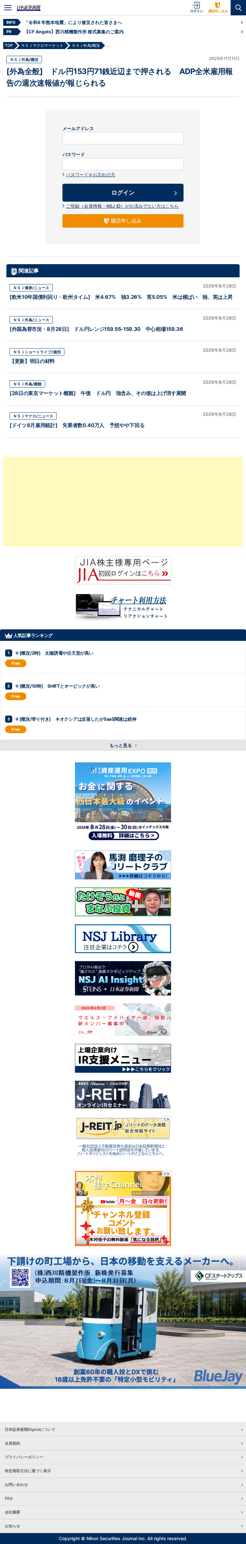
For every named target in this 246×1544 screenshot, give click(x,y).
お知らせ (12, 1525)
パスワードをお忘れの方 (90, 174)
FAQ (8, 1498)
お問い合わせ (16, 1484)
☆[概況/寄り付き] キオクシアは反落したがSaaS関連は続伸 (75, 719)
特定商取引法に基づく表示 (28, 1470)
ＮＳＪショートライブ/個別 (37, 351)
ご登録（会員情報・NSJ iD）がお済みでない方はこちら (122, 206)
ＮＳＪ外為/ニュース (31, 319)
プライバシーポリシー (24, 1457)
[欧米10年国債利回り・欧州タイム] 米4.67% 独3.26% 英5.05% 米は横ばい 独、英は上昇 (121, 297)
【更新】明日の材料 (32, 361)
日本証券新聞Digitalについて (30, 1429)
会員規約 (12, 1443)
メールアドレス (78, 128)
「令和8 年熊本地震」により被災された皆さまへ (73, 22)
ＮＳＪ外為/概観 (27, 384)
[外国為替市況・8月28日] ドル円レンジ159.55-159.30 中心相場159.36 (96, 329)
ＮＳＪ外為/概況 (24, 59)
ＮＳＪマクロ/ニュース (33, 416)
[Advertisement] (123, 502)
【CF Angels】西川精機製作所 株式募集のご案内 (74, 31)
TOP (9, 45)
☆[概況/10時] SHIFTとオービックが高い (57, 686)
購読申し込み (218, 11)
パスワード (73, 154)
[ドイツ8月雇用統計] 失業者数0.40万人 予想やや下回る (77, 425)
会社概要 (12, 1512)
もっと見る (121, 745)
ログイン (196, 11)
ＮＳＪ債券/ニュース (31, 287)
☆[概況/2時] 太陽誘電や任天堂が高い (54, 653)
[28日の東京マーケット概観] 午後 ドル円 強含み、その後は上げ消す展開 (98, 393)
